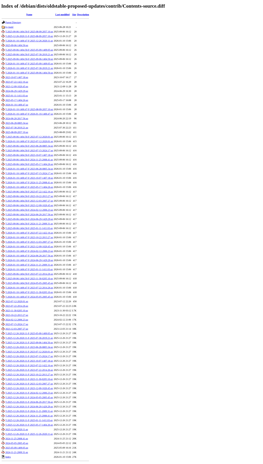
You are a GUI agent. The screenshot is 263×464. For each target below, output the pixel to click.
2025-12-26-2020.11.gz (16, 429)
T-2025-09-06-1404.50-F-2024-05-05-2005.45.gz (29, 283)
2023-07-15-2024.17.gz (16, 324)
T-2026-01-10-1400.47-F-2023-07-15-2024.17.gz (29, 173)
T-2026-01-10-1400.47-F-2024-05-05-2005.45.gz (29, 297)
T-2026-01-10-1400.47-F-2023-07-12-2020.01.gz (29, 141)
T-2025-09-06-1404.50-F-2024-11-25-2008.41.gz (29, 159)
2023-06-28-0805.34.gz (16, 123)
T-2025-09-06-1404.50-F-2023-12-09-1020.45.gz (29, 205)
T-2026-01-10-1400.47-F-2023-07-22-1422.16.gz (29, 233)
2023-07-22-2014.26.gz (16, 306)
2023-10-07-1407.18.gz (16, 77)
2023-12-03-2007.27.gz (16, 329)
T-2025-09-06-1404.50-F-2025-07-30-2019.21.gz (29, 54)
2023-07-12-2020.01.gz (16, 301)
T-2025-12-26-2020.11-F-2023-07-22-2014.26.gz (29, 370)
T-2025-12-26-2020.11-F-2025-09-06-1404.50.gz (29, 342)
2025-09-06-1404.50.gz (16, 45)
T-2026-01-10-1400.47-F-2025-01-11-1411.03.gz (29, 269)
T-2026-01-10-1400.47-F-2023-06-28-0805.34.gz (29, 169)
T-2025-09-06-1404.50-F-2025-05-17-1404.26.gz (29, 164)
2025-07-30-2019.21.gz (16, 127)
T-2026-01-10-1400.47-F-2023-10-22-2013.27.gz (29, 237)
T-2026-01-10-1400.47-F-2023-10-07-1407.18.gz (29, 178)
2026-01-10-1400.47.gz (16, 105)
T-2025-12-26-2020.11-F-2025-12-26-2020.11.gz (29, 434)
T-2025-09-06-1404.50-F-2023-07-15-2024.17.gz (29, 150)
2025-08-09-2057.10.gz (16, 132)
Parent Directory (13, 22)
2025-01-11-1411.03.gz (16, 95)
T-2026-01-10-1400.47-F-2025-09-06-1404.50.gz (29, 72)
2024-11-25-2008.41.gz (16, 438)
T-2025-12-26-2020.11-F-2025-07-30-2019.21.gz (29, 338)
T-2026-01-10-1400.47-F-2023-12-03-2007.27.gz (29, 242)
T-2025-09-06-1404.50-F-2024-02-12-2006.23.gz (29, 210)
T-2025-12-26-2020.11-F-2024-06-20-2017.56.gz (29, 402)
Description (83, 14)
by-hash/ (9, 27)
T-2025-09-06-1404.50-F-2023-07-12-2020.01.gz (29, 137)
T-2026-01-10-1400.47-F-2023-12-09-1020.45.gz (29, 246)
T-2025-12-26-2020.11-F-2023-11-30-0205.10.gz (29, 379)
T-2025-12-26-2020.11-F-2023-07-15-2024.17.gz (29, 356)
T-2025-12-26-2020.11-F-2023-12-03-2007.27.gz (29, 383)
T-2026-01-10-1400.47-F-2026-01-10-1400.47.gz (29, 114)
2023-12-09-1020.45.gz (16, 86)
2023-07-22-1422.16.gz (16, 82)
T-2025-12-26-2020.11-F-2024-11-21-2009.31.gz (29, 411)
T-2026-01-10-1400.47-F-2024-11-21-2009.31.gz (29, 265)
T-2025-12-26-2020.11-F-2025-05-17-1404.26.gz (29, 425)
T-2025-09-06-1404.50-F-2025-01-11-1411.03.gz (29, 228)
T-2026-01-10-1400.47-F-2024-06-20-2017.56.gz (29, 255)
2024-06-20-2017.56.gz (16, 118)
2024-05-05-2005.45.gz (16, 443)
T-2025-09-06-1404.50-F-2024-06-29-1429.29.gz (29, 219)
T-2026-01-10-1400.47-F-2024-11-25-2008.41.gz (29, 182)
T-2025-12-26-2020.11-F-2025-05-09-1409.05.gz (29, 333)
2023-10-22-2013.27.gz (16, 315)
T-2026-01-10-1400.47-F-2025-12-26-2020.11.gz (29, 40)
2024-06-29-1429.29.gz (16, 91)
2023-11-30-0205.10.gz (16, 310)
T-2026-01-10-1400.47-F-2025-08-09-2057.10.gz (29, 109)
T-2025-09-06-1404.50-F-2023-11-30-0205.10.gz (29, 278)
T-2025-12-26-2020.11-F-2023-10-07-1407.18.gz (29, 361)
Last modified (62, 14)
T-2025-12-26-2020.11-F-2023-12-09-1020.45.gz (29, 388)
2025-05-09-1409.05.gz (16, 447)
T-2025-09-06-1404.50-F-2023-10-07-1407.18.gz (29, 155)
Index (8, 457)
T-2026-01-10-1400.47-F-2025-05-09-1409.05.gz (29, 63)
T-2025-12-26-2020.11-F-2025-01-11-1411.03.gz (29, 420)
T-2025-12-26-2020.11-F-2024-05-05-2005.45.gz (29, 397)
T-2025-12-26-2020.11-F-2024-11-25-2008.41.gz (29, 415)
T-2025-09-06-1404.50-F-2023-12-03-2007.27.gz (29, 201)
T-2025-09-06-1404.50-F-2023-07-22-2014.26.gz (29, 274)
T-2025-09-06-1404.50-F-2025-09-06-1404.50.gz (29, 59)
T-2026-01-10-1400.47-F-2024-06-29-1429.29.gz (29, 260)
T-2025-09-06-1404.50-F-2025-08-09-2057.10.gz (29, 31)
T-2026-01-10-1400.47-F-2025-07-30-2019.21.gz (29, 68)
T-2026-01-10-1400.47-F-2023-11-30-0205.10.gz (29, 292)
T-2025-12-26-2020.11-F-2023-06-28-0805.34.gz (29, 347)
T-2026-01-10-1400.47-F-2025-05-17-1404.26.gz (29, 187)
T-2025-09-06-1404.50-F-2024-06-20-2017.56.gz (29, 214)
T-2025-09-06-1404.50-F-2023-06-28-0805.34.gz (29, 146)
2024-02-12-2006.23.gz (16, 319)
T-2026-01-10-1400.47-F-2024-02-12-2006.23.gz (29, 251)
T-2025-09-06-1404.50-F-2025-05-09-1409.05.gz (29, 50)
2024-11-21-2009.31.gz (16, 452)
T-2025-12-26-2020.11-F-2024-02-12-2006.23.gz (29, 393)
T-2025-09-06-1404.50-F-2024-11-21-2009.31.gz (29, 223)
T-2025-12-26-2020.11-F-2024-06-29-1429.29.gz (29, 406)
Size (74, 14)
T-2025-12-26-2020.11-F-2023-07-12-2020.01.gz (29, 351)
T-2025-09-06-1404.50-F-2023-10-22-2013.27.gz (29, 196)
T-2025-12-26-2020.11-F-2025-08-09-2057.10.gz (29, 36)
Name (29, 14)
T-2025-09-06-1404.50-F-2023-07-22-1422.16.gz (29, 191)
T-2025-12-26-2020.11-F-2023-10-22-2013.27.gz (29, 374)
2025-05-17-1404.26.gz (16, 100)
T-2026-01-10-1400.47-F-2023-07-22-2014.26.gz (29, 287)
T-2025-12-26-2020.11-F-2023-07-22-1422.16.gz (29, 365)
